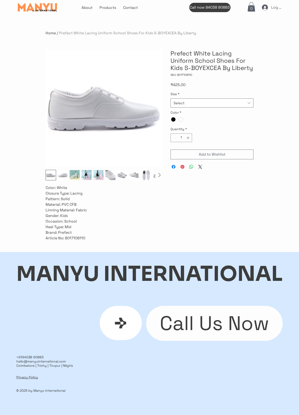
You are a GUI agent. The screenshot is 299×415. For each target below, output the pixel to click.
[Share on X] (200, 167)
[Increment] (188, 138)
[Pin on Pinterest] (182, 167)
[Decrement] (174, 138)
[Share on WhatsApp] (191, 167)
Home (51, 33)
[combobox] (212, 103)
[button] (251, 7)
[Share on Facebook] (173, 167)
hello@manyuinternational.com (41, 361)
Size (175, 94)
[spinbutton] (181, 138)
